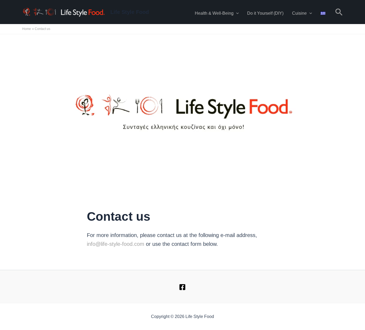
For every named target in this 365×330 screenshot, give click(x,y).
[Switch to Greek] (323, 12)
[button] (236, 13)
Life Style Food (129, 12)
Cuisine (299, 13)
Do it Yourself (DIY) (265, 13)
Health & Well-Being (214, 13)
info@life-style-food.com (115, 244)
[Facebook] (182, 287)
